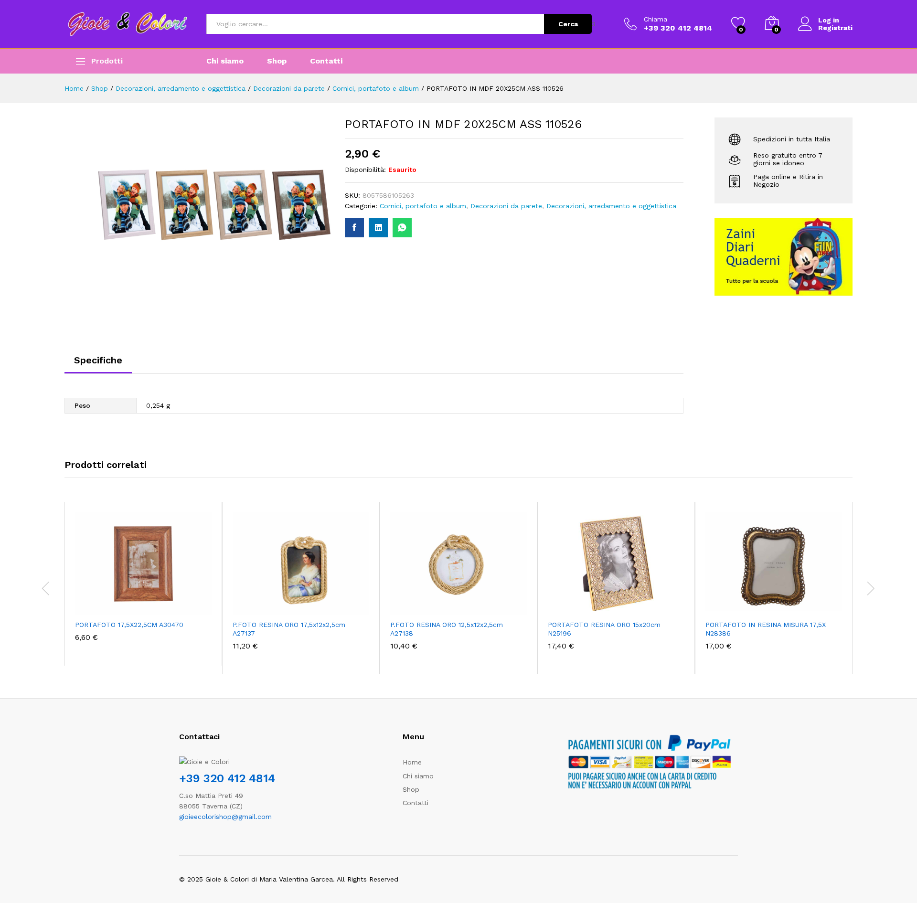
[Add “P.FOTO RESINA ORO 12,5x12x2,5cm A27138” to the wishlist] (467, 604)
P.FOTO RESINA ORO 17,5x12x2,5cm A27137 (289, 629)
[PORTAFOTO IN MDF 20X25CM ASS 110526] (354, 227)
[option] (143, 584)
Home (412, 762)
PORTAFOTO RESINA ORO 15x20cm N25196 (604, 629)
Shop (277, 61)
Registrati (835, 28)
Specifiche (98, 360)
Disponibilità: (365, 169)
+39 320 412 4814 (227, 778)
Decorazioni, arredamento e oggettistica (611, 206)
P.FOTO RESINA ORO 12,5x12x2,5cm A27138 (446, 629)
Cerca (568, 24)
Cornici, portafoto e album (423, 206)
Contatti (326, 61)
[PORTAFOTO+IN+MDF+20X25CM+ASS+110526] (378, 227)
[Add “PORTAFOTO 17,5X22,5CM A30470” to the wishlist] (152, 604)
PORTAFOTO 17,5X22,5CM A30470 (129, 624)
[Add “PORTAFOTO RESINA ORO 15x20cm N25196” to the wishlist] (625, 604)
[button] (108, 604)
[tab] (98, 364)
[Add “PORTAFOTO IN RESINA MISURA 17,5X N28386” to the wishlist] (782, 604)
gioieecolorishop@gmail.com (225, 816)
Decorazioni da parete (506, 206)
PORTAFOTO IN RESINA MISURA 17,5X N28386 (765, 629)
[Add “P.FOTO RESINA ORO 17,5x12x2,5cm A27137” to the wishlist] (309, 604)
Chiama (655, 19)
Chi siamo (225, 61)
